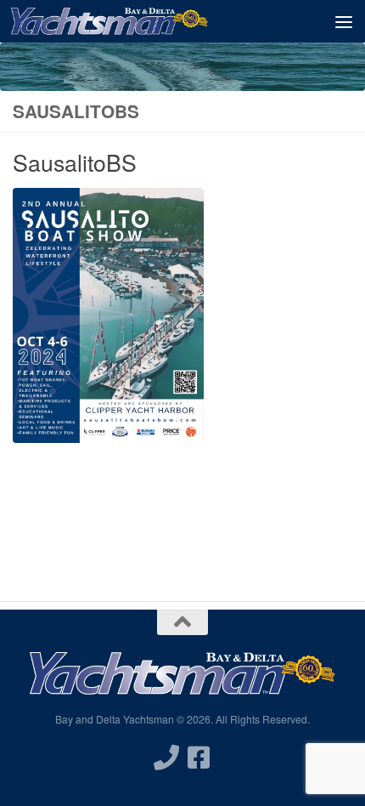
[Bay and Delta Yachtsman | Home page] (142, 21)
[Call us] (166, 757)
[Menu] (344, 21)
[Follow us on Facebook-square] (198, 757)
